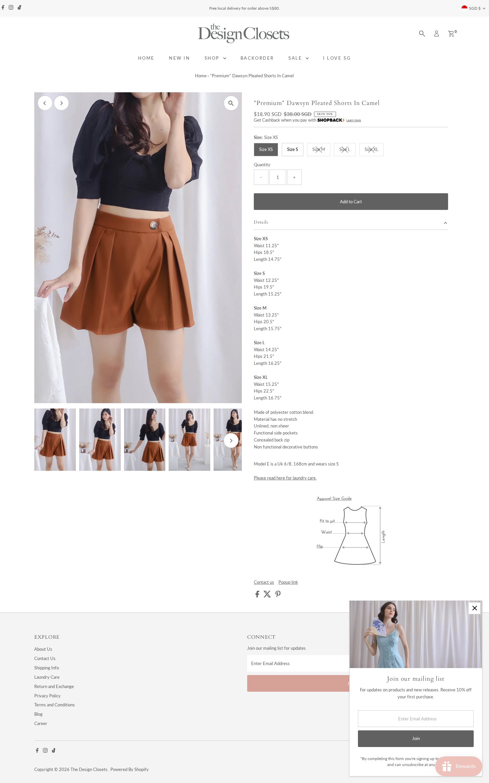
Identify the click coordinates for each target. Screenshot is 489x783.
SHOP (213, 58)
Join (416, 738)
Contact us (264, 582)
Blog (38, 714)
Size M (321, 150)
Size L (347, 150)
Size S (292, 149)
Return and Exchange (54, 686)
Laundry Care (47, 677)
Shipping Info (46, 667)
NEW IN (179, 58)
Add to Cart (351, 201)
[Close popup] (474, 608)
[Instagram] (11, 8)
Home (201, 75)
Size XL (374, 150)
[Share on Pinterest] (278, 595)
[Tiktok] (19, 8)
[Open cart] (451, 34)
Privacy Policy (47, 695)
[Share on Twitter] (267, 595)
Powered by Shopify (129, 769)
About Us (43, 649)
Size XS (266, 149)
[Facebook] (3, 8)
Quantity (262, 164)
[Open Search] (422, 34)
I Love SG (337, 58)
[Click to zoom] (231, 103)
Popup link (288, 582)
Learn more (353, 120)
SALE (296, 58)
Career (40, 723)
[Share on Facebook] (257, 595)
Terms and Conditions (54, 704)
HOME (146, 58)
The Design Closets (89, 769)
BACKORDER (257, 58)
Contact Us (45, 658)
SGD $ (475, 8)
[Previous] (45, 103)
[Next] (61, 103)
